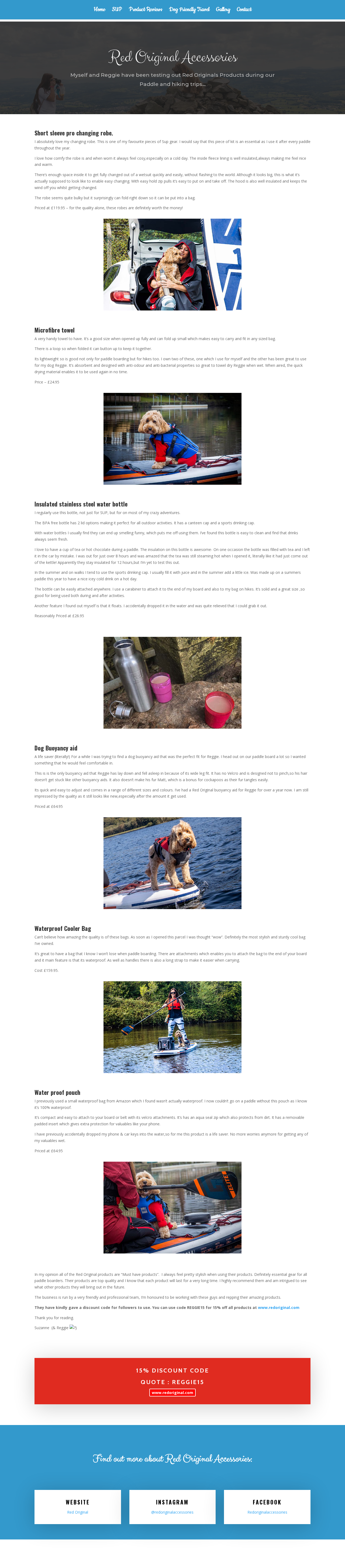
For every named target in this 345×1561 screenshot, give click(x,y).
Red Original (77, 1512)
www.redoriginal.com (278, 1307)
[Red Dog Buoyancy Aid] (173, 863)
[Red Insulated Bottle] (173, 683)
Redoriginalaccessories (267, 1512)
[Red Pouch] (173, 1207)
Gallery (223, 10)
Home (99, 10)
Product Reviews (145, 10)
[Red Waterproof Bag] (173, 1027)
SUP (117, 10)
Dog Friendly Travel (189, 10)
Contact (244, 10)
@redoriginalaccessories (172, 1512)
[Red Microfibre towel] (173, 264)
